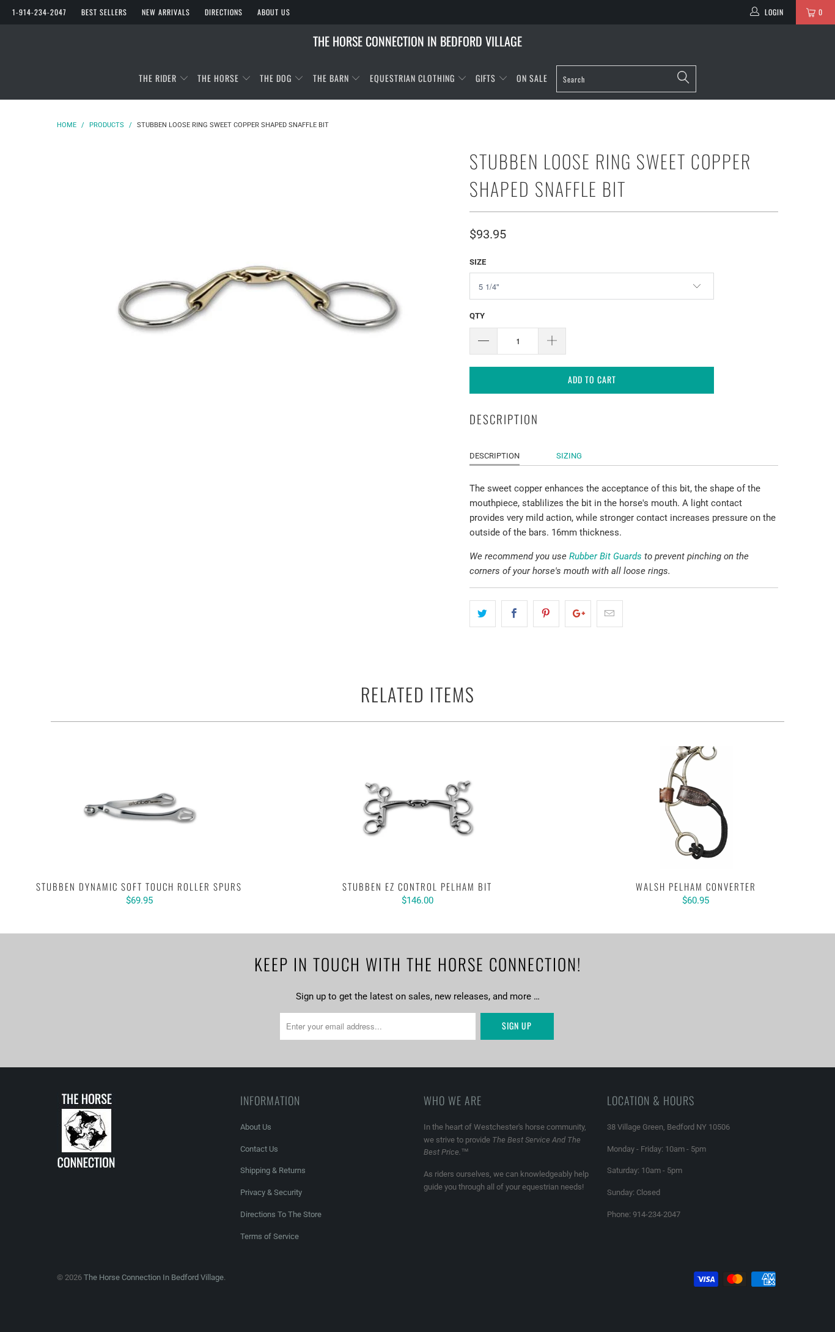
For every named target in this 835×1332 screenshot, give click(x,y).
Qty (477, 315)
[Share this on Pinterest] (546, 613)
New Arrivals (166, 12)
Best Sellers (104, 12)
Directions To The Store (281, 1214)
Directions (224, 12)
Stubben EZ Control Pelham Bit (417, 807)
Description (494, 455)
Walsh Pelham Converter (696, 807)
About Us (273, 12)
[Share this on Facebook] (514, 613)
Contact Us (259, 1149)
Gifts (487, 78)
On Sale (532, 78)
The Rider (158, 78)
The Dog (277, 78)
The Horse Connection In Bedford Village (417, 41)
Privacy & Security (271, 1192)
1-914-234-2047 (39, 12)
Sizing (569, 455)
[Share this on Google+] (578, 613)
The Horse (218, 78)
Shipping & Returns (273, 1170)
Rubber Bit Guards (605, 556)
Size (477, 262)
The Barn (331, 78)
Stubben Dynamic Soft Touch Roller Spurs (139, 807)
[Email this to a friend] (610, 613)
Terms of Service (269, 1236)
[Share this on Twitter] (482, 613)
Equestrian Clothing (413, 78)
